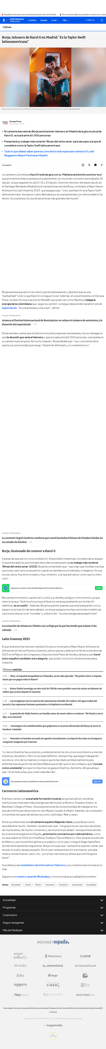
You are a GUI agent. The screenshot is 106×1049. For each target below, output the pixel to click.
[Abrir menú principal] (101, 20)
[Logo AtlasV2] (20, 994)
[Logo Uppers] (20, 985)
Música (38, 885)
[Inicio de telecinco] (4, 20)
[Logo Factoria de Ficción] (85, 965)
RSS (101, 1008)
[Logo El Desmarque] (53, 966)
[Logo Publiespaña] (53, 994)
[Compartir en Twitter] (89, 165)
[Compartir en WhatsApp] (83, 165)
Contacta (53, 1012)
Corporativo (10, 915)
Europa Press (15, 121)
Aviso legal (7, 1008)
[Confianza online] (53, 1038)
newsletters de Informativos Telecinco (43, 865)
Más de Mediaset (12, 930)
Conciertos (50, 885)
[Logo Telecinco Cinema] (53, 985)
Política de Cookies (76, 1008)
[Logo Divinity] (20, 965)
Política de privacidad (39, 1008)
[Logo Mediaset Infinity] (20, 956)
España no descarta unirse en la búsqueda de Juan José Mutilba (30, 15)
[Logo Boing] (20, 975)
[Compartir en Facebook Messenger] (95, 165)
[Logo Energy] (53, 975)
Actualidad (15, 885)
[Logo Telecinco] (53, 956)
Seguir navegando (13, 922)
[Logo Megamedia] (54, 1025)
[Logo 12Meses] (85, 985)
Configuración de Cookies (58, 1008)
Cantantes (63, 885)
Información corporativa (21, 1008)
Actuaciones (77, 885)
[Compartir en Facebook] (101, 165)
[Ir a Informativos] (16, 20)
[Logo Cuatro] (85, 956)
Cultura (7, 27)
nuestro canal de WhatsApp (33, 876)
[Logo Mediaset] (53, 943)
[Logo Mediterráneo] (85, 995)
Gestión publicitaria (91, 1008)
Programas (9, 907)
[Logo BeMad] (85, 975)
